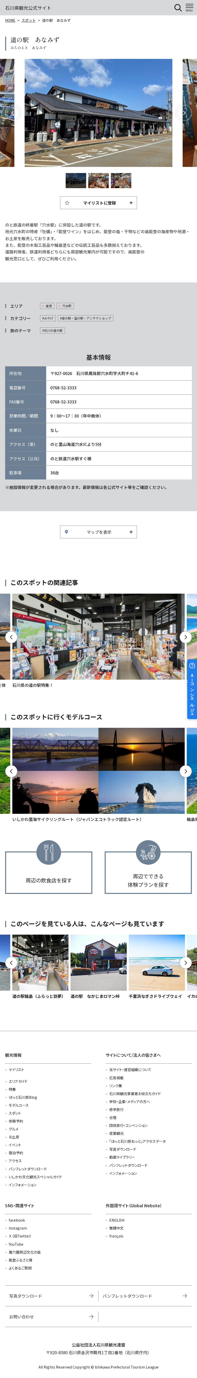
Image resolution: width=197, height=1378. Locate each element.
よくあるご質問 (20, 1267)
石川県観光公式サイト (28, 7)
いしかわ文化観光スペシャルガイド (35, 1176)
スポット (29, 20)
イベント (15, 1144)
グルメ (13, 1128)
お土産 (14, 1136)
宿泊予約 (16, 1152)
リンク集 (115, 1085)
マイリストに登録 (99, 203)
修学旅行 (116, 1109)
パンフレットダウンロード (28, 1168)
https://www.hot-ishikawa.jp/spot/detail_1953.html (99, 967)
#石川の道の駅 (52, 330)
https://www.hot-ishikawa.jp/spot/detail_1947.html (40, 967)
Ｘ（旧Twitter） (20, 1235)
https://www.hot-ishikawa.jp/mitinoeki (98, 641)
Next (184, 113)
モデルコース (19, 1105)
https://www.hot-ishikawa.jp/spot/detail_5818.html (157, 967)
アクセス (15, 1160)
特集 (12, 1089)
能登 (49, 306)
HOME (10, 20)
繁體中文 (116, 1228)
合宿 (112, 1117)
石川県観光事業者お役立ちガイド (135, 1093)
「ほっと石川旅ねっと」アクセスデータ (137, 1141)
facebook (17, 1220)
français (116, 1235)
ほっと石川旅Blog (23, 1097)
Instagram (18, 1228)
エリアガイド (18, 1081)
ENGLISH (116, 1220)
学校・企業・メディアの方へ (129, 1101)
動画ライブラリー (122, 1157)
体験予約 (16, 1121)
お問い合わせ (21, 1316)
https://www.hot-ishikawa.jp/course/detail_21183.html (98, 775)
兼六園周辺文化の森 (25, 1252)
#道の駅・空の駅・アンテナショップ (85, 318)
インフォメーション (22, 1184)
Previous (13, 113)
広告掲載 (116, 1077)
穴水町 (67, 306)
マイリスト (16, 1069)
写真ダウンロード (122, 1149)
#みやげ (47, 318)
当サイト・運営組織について (130, 1069)
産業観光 (116, 1133)
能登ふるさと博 (20, 1260)
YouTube (16, 1244)
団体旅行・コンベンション (128, 1125)
